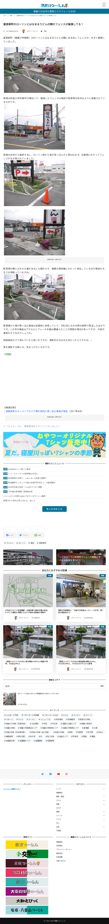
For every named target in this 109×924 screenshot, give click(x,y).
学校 (45, 723)
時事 (45, 31)
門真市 (75, 736)
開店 (93, 736)
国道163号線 (85, 719)
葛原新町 (42, 543)
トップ (58, 789)
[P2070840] (34, 232)
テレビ (20, 719)
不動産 (58, 830)
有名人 (100, 732)
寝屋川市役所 (86, 723)
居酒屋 (86, 728)
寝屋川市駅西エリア (71, 728)
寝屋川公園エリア (69, 723)
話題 (57, 811)
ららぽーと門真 (12, 715)
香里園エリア (25, 740)
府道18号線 (59, 732)
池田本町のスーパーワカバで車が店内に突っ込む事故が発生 (37, 411)
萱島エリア (63, 736)
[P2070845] (34, 126)
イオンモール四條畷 (31, 715)
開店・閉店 (60, 796)
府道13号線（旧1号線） (40, 732)
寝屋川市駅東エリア (50, 728)
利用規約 (59, 845)
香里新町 (50, 740)
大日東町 (35, 723)
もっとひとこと (54, 508)
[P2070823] (34, 183)
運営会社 (59, 853)
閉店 (85, 736)
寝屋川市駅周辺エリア (28, 728)
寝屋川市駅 (10, 728)
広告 (57, 827)
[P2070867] (34, 69)
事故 (32, 543)
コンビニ (9, 543)
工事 (96, 728)
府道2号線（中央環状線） (16, 732)
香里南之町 (10, 740)
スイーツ (88, 715)
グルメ (58, 800)
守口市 (54, 723)
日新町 (80, 732)
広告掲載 (59, 857)
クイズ (58, 819)
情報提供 (59, 792)
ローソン (22, 543)
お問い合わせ (61, 861)
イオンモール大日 (51, 715)
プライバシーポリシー (64, 849)
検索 (102, 686)
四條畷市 (71, 719)
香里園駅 (38, 740)
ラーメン (31, 719)
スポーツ (9, 719)
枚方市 (32, 736)
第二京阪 (50, 736)
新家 (71, 732)
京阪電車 (59, 719)
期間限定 (9, 736)
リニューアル (45, 719)
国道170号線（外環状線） (16, 723)
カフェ (65, 715)
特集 (57, 804)
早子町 (90, 732)
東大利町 (21, 736)
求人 (57, 823)
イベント (59, 815)
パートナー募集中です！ (12, 789)
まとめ (58, 808)
